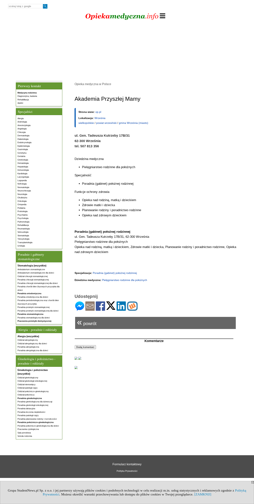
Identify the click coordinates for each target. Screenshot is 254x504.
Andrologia (22, 122)
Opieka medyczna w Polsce (93, 84)
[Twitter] (110, 308)
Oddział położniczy (26, 395)
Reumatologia (23, 229)
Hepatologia (22, 167)
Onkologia (22, 201)
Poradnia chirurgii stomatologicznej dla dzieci (37, 283)
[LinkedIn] (121, 309)
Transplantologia (24, 242)
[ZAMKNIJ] (202, 494)
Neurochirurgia (24, 191)
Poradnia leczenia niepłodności (31, 412)
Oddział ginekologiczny (27, 377)
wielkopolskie (86, 122)
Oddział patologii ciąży (27, 388)
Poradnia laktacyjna (26, 408)
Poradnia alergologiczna (28, 347)
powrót (87, 322)
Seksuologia (22, 232)
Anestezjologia (23, 125)
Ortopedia (21, 204)
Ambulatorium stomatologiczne (31, 269)
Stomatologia (23, 235)
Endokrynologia (24, 142)
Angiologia (22, 129)
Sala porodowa (24, 433)
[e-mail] (90, 309)
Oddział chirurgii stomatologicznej (32, 276)
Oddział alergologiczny (27, 340)
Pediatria (21, 208)
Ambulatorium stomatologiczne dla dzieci (35, 273)
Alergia (20, 118)
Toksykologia (23, 239)
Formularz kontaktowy (127, 464)
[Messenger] (79, 309)
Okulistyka (22, 197)
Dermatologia (23, 135)
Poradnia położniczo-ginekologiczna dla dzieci (38, 426)
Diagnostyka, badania (27, 96)
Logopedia (22, 180)
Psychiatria (22, 215)
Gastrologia (22, 149)
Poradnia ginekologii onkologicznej (32, 405)
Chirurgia (21, 132)
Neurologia (22, 194)
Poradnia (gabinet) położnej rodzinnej (115, 272)
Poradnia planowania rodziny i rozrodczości (37, 419)
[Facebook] (100, 309)
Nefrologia (22, 184)
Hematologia (23, 163)
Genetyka (21, 153)
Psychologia (22, 218)
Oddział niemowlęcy (26, 384)
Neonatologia (23, 187)
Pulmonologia (23, 222)
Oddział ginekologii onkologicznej (32, 381)
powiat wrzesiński (106, 122)
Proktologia (22, 211)
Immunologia (23, 170)
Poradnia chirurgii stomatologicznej (33, 280)
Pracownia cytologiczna (28, 429)
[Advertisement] (127, 51)
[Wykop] (132, 309)
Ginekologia (22, 160)
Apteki (20, 103)
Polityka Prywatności (127, 471)
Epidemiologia (23, 146)
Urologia (21, 246)
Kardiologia (22, 173)
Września (99, 118)
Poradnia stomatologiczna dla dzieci (33, 318)
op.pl (98, 111)
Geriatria (21, 156)
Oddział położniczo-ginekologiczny (33, 391)
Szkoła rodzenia (24, 436)
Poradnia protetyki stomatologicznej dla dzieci (37, 311)
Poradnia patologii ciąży (28, 415)
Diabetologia (22, 139)
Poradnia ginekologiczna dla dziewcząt (34, 401)
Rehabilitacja (23, 99)
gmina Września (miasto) (133, 122)
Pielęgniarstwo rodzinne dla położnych (124, 280)
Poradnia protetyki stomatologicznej (33, 307)
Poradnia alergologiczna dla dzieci (32, 350)
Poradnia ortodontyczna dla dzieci (32, 297)
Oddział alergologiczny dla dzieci (32, 343)
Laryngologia (23, 177)
